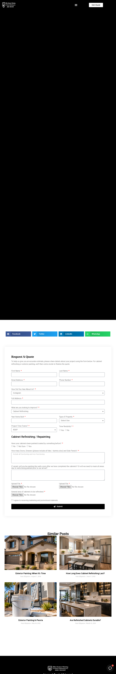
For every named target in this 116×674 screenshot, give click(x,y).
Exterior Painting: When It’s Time (31, 573)
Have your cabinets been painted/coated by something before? (36, 443)
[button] (76, 5)
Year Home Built (17, 417)
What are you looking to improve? (24, 408)
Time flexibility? (65, 426)
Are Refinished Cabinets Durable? (85, 620)
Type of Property (66, 417)
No (68, 430)
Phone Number (65, 380)
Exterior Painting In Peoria (30, 620)
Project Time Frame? (19, 426)
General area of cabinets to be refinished (27, 492)
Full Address (16, 398)
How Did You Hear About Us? (23, 389)
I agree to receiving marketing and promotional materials (35, 500)
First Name (16, 371)
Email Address (17, 380)
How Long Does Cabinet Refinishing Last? (85, 573)
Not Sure (22, 446)
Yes (62, 430)
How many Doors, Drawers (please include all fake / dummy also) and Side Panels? (44, 451)
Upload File (16, 484)
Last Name (63, 371)
